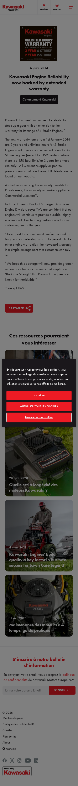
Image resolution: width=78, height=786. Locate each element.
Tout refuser (39, 395)
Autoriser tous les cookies (39, 406)
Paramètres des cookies (39, 417)
